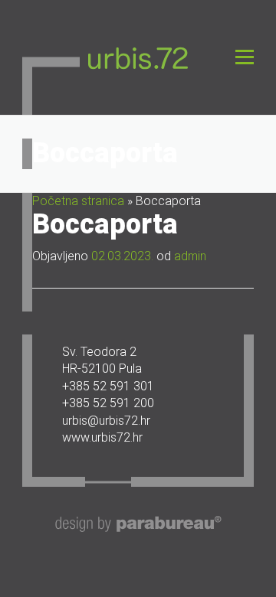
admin (190, 256)
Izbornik (244, 57)
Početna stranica (78, 201)
